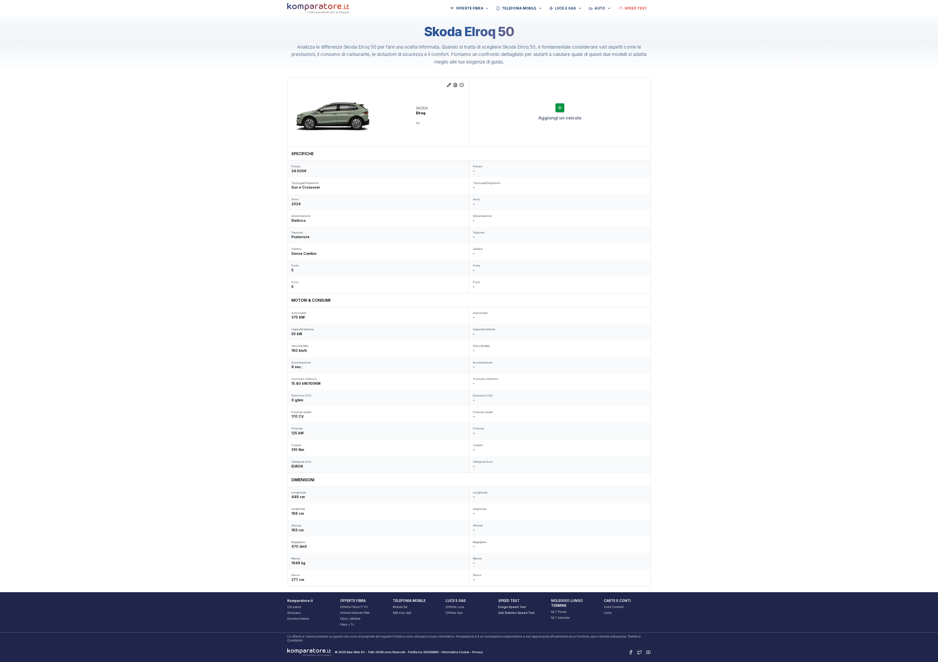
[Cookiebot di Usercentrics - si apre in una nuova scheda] (299, 652)
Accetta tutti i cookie (629, 602)
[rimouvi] (461, 85)
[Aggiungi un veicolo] (559, 107)
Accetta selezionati (629, 618)
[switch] (405, 652)
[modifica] (449, 85)
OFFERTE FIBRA (469, 8)
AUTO (600, 8)
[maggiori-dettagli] (455, 85)
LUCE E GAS (565, 8)
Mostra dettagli (523, 652)
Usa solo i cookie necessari (629, 634)
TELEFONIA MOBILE (519, 8)
